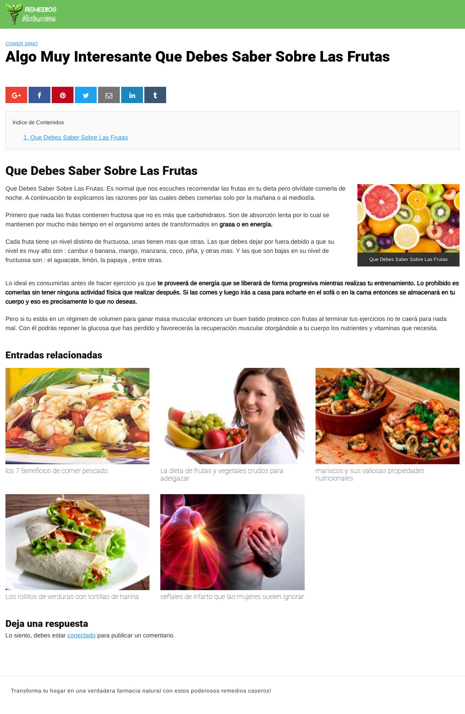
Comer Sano (21, 43)
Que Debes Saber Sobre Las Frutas (75, 137)
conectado (81, 635)
